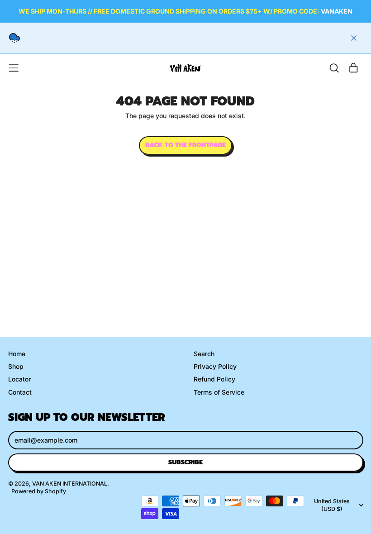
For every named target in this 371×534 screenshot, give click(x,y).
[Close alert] (354, 38)
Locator (19, 379)
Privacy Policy (215, 366)
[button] (334, 68)
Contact (20, 392)
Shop (16, 366)
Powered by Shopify (38, 491)
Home (16, 354)
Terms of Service (219, 392)
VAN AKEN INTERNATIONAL (69, 483)
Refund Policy (214, 379)
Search (204, 354)
